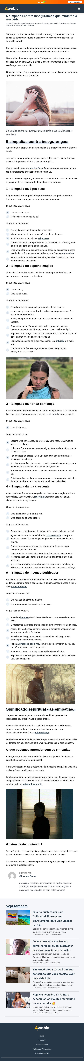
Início (42, 1036)
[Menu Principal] (79, 9)
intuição (60, 341)
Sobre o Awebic (42, 1045)
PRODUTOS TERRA (74, 2)
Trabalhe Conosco (42, 1053)
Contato (42, 1040)
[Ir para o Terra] (42, 2)
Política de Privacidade (42, 1049)
